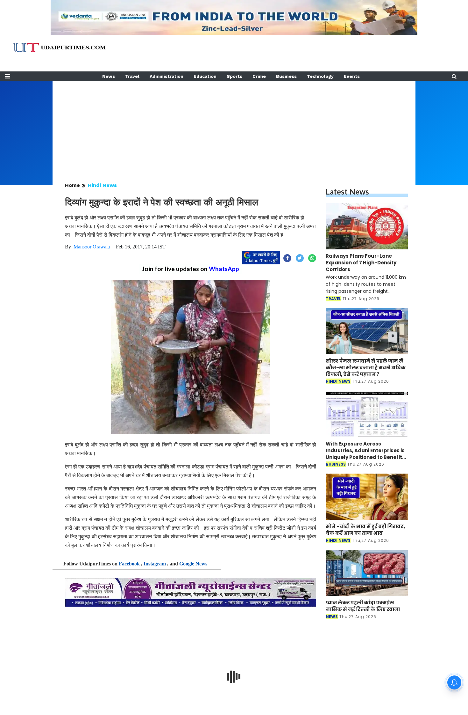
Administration (166, 76)
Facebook (129, 563)
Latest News (347, 191)
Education (205, 76)
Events (352, 76)
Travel (132, 76)
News (108, 76)
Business (286, 76)
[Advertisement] (234, 125)
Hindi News (102, 185)
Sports (234, 76)
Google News (193, 563)
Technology (320, 76)
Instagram (155, 563)
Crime (259, 76)
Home (72, 185)
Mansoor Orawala (92, 246)
